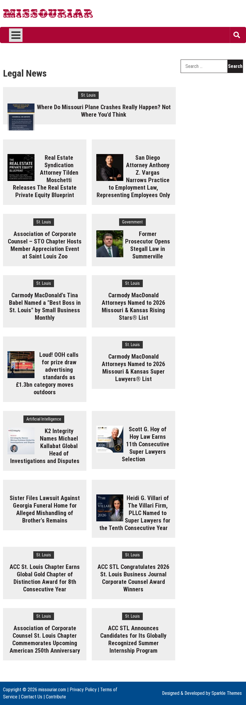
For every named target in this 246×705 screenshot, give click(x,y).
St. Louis (88, 95)
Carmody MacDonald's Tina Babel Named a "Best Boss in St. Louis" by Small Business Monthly (45, 306)
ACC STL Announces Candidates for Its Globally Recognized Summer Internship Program (133, 639)
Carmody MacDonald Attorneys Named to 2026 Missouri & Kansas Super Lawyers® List (133, 368)
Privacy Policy (83, 689)
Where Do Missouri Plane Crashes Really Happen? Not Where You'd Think (104, 110)
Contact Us (31, 697)
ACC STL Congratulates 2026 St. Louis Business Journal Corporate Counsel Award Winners (133, 578)
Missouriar (26, 15)
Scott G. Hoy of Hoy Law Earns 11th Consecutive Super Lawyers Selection (146, 444)
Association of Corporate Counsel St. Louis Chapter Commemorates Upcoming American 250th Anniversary (45, 639)
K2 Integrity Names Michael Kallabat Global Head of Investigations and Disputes (45, 446)
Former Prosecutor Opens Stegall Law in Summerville (147, 245)
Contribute (56, 697)
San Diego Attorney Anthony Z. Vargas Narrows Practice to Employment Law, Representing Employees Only (133, 176)
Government (132, 222)
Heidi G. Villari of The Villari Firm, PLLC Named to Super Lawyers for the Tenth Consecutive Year (135, 513)
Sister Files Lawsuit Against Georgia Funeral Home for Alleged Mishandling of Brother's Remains (45, 509)
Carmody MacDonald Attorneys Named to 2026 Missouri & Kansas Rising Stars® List (133, 306)
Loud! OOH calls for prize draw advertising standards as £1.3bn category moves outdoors (47, 373)
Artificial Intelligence (43, 419)
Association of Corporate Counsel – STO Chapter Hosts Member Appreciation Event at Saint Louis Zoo (45, 245)
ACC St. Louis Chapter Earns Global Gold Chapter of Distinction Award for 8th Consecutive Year (45, 578)
